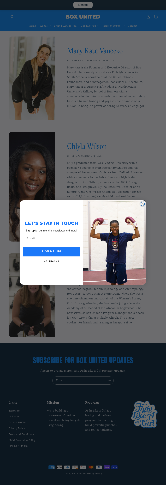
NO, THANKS (51, 261)
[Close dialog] (143, 204)
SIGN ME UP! (51, 251)
